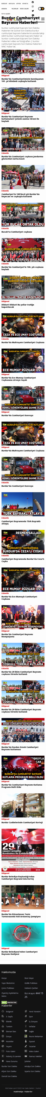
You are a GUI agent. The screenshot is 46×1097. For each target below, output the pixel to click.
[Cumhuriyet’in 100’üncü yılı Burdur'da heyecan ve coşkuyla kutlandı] (23, 177)
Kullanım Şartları (31, 988)
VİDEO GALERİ (24, 8)
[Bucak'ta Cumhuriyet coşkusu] (23, 214)
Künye (4, 978)
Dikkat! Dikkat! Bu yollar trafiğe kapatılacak (18, 306)
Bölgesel (9, 1011)
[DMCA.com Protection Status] (9, 1002)
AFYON (18, 3)
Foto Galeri (10, 1051)
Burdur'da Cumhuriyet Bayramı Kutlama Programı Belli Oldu (22, 786)
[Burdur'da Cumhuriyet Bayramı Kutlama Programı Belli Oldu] (23, 767)
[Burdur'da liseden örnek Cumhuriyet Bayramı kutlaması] (23, 729)
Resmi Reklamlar (36, 1036)
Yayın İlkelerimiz (8, 983)
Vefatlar (32, 1026)
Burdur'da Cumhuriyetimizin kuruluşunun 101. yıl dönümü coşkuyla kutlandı (23, 80)
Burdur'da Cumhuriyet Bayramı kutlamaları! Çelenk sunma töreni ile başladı (20, 118)
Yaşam (9, 1046)
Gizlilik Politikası (31, 983)
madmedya (18, 1091)
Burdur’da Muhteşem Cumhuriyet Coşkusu (23, 342)
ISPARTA (25, 3)
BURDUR (4, 3)
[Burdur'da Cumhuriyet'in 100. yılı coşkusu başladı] (23, 249)
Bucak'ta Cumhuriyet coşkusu (17, 232)
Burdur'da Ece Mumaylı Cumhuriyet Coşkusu (19, 597)
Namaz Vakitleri (35, 1056)
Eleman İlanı (11, 1031)
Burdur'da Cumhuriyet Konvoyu (17, 415)
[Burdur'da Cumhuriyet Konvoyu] (23, 398)
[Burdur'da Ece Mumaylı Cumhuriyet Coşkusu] (23, 579)
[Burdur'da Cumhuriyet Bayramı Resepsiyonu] (23, 617)
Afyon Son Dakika (9, 1071)
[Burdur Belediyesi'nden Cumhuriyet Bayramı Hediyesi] (23, 934)
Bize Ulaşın (29, 978)
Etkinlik (9, 1021)
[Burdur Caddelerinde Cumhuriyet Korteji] (23, 805)
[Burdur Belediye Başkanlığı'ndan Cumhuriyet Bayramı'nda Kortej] (23, 849)
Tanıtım (9, 1026)
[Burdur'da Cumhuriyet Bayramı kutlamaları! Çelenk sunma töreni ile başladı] (23, 99)
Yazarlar (32, 1046)
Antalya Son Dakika (33, 1066)
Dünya (8, 1036)
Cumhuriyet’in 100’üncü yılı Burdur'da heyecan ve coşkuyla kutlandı (20, 195)
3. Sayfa (9, 1016)
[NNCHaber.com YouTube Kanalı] (33, 15)
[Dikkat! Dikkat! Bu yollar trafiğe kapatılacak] (23, 287)
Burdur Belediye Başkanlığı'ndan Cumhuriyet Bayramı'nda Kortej (18, 877)
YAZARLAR (15, 8)
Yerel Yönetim (35, 1011)
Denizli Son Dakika (9, 1076)
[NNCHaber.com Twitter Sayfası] (33, 10)
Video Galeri (34, 1051)
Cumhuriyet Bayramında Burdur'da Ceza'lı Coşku (23, 560)
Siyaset (32, 1041)
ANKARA (4, 8)
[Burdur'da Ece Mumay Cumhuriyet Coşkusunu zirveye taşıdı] (23, 360)
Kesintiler (10, 1041)
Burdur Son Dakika (9, 1066)
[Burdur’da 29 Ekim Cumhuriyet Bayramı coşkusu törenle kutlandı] (23, 654)
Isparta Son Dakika (32, 1071)
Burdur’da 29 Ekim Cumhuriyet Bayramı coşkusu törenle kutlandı (21, 673)
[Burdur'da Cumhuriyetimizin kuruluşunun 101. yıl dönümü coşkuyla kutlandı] (23, 61)
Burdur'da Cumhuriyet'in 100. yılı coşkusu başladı (22, 268)
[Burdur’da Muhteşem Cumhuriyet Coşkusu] (23, 325)
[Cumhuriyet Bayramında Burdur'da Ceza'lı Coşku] (23, 541)
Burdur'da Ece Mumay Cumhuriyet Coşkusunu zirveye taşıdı (19, 379)
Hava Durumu (12, 1061)
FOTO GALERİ (6, 13)
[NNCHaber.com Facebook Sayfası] (33, 2)
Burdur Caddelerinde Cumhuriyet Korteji (22, 822)
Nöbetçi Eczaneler (13, 1056)
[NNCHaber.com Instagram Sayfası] (33, 6)
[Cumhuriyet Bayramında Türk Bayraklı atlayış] (23, 504)
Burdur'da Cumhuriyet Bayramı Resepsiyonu (17, 635)
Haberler (28, 1091)
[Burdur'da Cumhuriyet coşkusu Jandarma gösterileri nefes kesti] (23, 139)
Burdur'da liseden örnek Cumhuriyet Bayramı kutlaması (20, 748)
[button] (42, 20)
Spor (31, 1016)
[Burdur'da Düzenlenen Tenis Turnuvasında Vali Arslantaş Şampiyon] (23, 896)
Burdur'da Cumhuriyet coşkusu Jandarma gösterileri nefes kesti (22, 157)
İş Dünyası (33, 1021)
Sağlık (31, 1031)
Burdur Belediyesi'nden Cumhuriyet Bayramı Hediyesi (20, 953)
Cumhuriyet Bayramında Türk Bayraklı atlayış (21, 522)
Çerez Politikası (8, 988)
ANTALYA (12, 3)
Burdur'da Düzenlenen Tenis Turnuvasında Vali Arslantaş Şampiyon (21, 915)
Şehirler (28, 1061)
